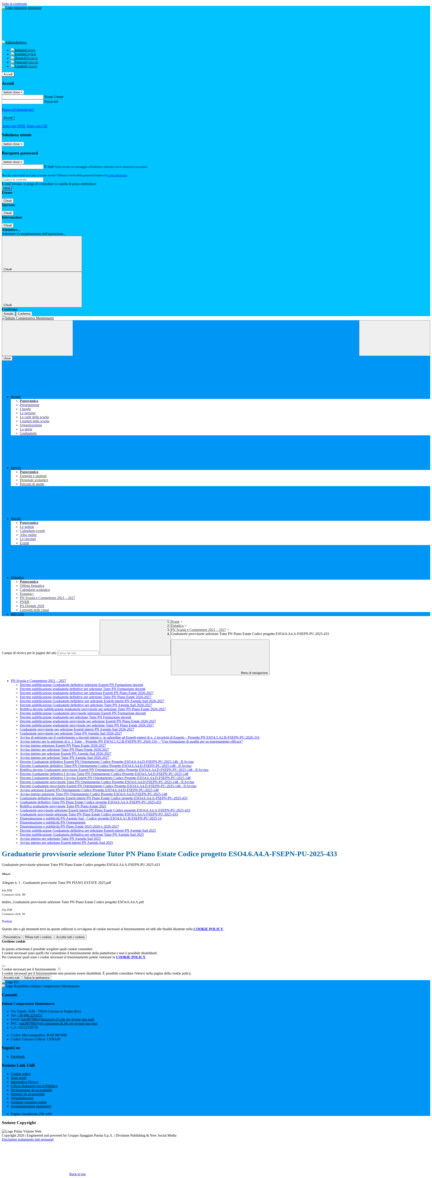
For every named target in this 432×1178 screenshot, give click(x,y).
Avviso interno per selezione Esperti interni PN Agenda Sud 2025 (66, 843)
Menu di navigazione (254, 673)
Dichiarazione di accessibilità (31, 1090)
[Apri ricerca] (394, 338)
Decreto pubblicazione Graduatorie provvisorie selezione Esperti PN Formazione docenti (83, 713)
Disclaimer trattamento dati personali (28, 1139)
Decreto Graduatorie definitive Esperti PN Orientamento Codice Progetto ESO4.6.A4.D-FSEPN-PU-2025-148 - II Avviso (107, 762)
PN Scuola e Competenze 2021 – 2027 (198, 630)
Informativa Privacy (25, 1082)
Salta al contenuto (14, 4)
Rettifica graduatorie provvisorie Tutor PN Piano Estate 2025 (63, 806)
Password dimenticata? (18, 110)
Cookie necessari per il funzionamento (29, 969)
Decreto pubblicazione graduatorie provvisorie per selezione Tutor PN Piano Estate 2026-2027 (87, 725)
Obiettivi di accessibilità (28, 1094)
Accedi (8, 74)
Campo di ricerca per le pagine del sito (29, 653)
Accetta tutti (70, 937)
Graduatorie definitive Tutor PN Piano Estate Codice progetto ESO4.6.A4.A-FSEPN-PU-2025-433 (90, 802)
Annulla (8, 313)
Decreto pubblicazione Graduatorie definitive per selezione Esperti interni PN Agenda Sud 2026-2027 (92, 701)
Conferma (24, 313)
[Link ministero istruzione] (22, 8)
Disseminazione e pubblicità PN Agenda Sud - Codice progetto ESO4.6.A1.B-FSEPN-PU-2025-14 (91, 818)
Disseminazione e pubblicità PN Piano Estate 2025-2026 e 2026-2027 (69, 826)
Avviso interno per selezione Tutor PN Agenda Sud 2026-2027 (64, 758)
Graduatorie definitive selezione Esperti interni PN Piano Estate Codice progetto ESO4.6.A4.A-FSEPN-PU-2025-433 (103, 798)
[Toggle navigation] (37, 338)
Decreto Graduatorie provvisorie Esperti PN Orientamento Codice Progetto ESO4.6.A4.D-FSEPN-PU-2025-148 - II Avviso (108, 786)
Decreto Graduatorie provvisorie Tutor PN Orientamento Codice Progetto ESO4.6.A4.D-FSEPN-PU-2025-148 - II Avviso (107, 782)
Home (175, 622)
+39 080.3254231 (30, 1015)
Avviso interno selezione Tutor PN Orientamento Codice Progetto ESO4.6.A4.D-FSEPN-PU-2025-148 (93, 794)
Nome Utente (53, 97)
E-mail (49, 166)
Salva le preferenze (36, 977)
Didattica (177, 626)
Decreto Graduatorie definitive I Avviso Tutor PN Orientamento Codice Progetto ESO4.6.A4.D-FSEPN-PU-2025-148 (104, 774)
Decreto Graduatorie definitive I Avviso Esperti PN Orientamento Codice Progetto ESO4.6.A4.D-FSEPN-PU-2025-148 (105, 778)
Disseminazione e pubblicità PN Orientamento (53, 822)
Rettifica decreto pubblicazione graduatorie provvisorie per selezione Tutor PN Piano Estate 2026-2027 (93, 709)
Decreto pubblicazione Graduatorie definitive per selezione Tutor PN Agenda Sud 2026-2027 (86, 705)
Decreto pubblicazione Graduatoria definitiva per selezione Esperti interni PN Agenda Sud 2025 (88, 830)
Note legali (18, 1078)
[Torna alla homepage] (216, 318)
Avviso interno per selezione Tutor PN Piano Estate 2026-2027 (64, 749)
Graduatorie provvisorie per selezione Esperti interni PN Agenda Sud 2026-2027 (77, 729)
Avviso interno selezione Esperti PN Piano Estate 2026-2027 (63, 745)
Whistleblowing (22, 1098)
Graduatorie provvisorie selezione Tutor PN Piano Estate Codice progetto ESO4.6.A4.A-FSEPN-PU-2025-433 (99, 814)
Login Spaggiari (117, 175)
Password (51, 101)
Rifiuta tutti (38, 937)
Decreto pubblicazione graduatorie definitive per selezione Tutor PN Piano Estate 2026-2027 (85, 697)
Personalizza (12, 937)
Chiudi (8, 200)
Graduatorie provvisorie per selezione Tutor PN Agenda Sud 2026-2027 (71, 733)
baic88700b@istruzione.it (57, 1019)
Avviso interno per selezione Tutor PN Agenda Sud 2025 (60, 838)
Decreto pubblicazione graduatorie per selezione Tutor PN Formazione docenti (75, 717)
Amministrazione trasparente (31, 1106)
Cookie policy (21, 1074)
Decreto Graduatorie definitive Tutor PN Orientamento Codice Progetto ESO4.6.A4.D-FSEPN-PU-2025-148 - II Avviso (105, 766)
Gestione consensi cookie (29, 1102)
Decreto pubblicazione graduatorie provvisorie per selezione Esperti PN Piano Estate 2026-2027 (88, 721)
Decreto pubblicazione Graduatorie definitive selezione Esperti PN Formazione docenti (81, 685)
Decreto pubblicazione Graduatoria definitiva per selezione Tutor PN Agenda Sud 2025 (82, 834)
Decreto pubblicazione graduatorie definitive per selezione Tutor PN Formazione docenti (82, 689)
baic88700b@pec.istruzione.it (58, 1023)
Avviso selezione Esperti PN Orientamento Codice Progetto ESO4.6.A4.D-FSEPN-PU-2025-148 (89, 790)
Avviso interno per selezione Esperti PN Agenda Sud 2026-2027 (65, 754)
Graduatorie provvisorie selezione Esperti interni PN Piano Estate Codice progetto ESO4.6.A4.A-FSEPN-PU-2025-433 (105, 810)
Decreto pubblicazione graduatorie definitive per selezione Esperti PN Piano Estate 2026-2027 (86, 693)
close (7, 358)
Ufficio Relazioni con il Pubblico (34, 1086)
